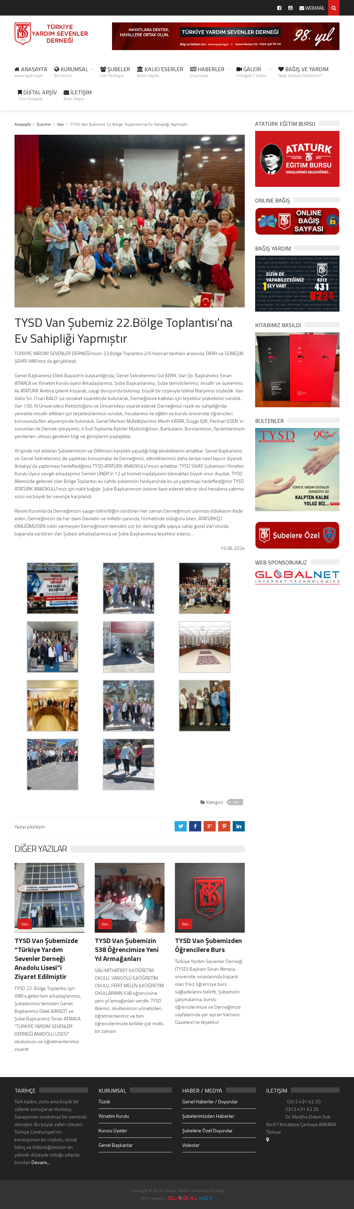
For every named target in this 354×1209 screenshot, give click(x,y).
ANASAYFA (31, 72)
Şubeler (44, 124)
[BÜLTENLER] (297, 469)
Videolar (190, 1145)
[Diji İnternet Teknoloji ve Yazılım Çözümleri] (190, 1198)
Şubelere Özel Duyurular (207, 1130)
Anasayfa (23, 124)
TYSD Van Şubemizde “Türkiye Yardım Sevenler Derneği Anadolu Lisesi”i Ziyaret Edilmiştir (46, 958)
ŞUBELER (115, 72)
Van (60, 124)
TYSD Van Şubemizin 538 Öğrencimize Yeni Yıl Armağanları (127, 949)
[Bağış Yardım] (297, 283)
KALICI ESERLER (160, 72)
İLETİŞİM (78, 95)
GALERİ (251, 72)
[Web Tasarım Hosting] (297, 576)
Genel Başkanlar (116, 1145)
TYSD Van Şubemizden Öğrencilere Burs (208, 945)
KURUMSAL (71, 72)
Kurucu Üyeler (113, 1130)
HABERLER (207, 72)
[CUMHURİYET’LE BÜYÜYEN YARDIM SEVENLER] (297, 369)
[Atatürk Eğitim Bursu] (297, 158)
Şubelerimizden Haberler (208, 1116)
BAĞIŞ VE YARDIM (303, 72)
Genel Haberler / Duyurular (210, 1101)
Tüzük (104, 1101)
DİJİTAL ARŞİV (37, 95)
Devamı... (40, 1162)
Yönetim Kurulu (114, 1116)
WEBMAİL (314, 7)
